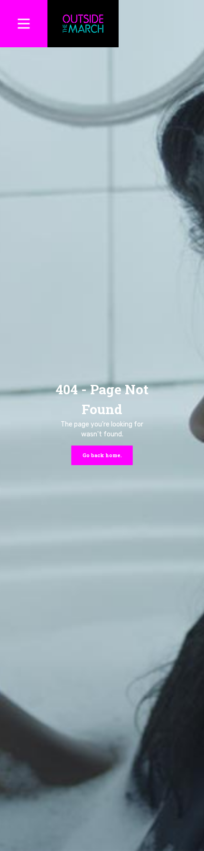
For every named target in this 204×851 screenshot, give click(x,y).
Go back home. (102, 455)
